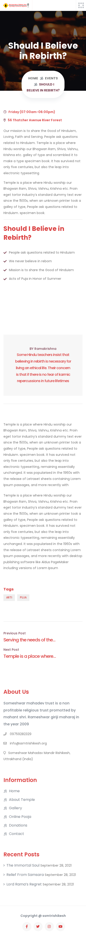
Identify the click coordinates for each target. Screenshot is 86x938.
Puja (23, 597)
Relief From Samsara (25, 874)
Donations (18, 825)
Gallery (15, 808)
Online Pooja (20, 816)
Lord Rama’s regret (24, 884)
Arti (9, 597)
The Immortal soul (22, 865)
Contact (16, 834)
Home (14, 791)
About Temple (22, 799)
